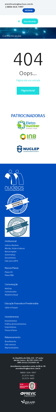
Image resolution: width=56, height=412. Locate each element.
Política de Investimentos (15, 324)
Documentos (10, 258)
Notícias (8, 288)
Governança (10, 255)
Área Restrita (10, 341)
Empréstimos (10, 327)
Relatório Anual (11, 295)
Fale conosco (10, 344)
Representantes (12, 348)
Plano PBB (9, 275)
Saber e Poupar (11, 307)
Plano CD (9, 272)
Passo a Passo (11, 330)
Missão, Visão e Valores (15, 248)
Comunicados (11, 292)
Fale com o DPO (11, 261)
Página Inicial (28, 90)
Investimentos (11, 321)
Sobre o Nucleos (12, 245)
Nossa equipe (10, 251)
